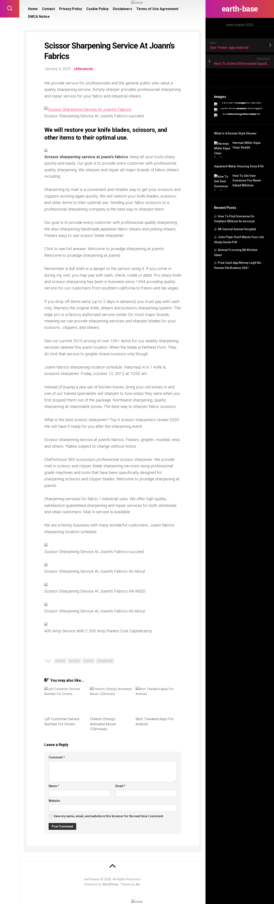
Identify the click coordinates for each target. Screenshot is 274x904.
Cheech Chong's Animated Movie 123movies (103, 724)
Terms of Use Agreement (157, 9)
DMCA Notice (39, 17)
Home (33, 9)
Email (120, 786)
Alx (138, 884)
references (83, 68)
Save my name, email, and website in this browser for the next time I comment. (109, 816)
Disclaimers (122, 9)
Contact (48, 9)
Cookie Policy (97, 9)
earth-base (240, 8)
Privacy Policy (70, 9)
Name (54, 786)
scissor (74, 660)
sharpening (105, 660)
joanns (60, 660)
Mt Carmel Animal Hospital (237, 229)
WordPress (111, 884)
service (88, 660)
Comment (57, 757)
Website (54, 800)
